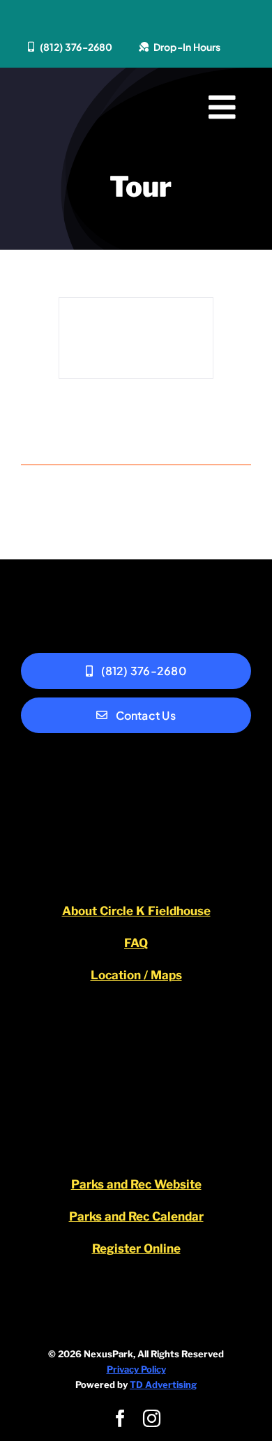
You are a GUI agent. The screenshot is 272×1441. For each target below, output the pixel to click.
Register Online (136, 1248)
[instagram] (151, 1418)
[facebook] (120, 1418)
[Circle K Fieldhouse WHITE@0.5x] (136, 787)
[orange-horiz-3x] (136, 1051)
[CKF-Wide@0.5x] (81, 103)
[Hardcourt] (136, 338)
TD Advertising (163, 1384)
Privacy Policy (136, 1369)
